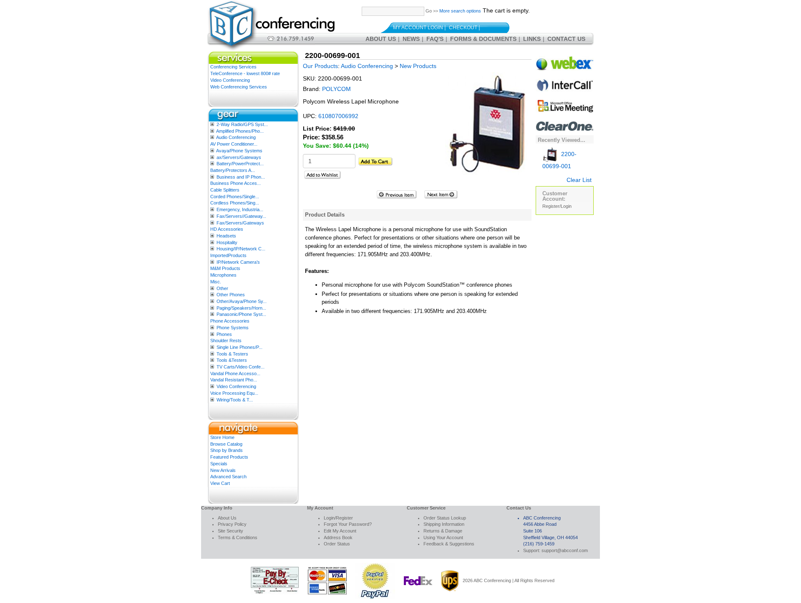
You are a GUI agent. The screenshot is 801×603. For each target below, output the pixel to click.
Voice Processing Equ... (234, 393)
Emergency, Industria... (240, 209)
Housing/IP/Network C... (241, 248)
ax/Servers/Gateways (239, 157)
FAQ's (434, 38)
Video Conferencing (230, 80)
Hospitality (227, 242)
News (411, 38)
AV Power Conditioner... (233, 143)
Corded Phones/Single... (234, 196)
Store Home (222, 437)
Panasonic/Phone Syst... (241, 314)
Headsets (226, 235)
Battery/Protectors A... (232, 170)
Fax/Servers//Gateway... (241, 216)
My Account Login (418, 27)
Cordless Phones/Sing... (234, 202)
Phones (224, 334)
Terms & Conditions (237, 537)
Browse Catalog (226, 444)
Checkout (463, 27)
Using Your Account (443, 537)
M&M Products (225, 268)
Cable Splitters (224, 189)
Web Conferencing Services (238, 86)
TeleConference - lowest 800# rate (245, 73)
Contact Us (566, 38)
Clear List (579, 180)
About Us (380, 38)
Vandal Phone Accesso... (235, 373)
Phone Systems (233, 327)
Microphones (223, 275)
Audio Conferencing (236, 137)
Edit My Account (340, 530)
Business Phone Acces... (235, 183)
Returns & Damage (442, 530)
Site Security (230, 530)
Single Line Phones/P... (239, 347)
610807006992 (338, 116)
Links (532, 38)
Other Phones (231, 294)
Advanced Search (228, 476)
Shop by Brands (226, 450)
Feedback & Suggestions (448, 543)
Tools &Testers (232, 360)
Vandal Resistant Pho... (233, 379)
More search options (460, 10)
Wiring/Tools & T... (235, 399)
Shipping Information (443, 524)
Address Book (338, 537)
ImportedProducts (228, 255)
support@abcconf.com (565, 550)
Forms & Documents (483, 38)
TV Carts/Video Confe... (240, 366)
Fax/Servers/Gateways (240, 222)
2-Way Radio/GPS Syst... (242, 124)
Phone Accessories (229, 320)
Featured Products (229, 456)
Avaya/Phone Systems (239, 150)
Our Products (320, 66)
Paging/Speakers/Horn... (241, 307)
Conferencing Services (233, 66)
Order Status (337, 543)
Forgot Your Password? (348, 524)
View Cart (220, 483)
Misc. (215, 281)
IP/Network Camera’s (238, 262)
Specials (218, 463)
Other (222, 288)
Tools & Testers (232, 353)
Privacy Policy (232, 524)
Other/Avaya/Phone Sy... (242, 301)
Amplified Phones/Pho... (240, 131)
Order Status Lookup (444, 517)
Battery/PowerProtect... (240, 163)
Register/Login (557, 206)
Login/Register (338, 517)
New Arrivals (223, 470)
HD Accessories (226, 229)
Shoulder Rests (226, 340)
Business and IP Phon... (241, 176)
